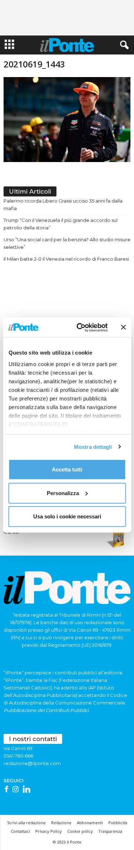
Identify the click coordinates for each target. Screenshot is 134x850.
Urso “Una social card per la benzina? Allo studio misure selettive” (67, 243)
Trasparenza (110, 831)
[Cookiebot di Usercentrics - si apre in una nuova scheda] (80, 327)
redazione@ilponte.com (32, 763)
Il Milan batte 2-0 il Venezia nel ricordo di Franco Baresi (66, 259)
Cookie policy (80, 831)
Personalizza (63, 493)
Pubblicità (117, 822)
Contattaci (20, 831)
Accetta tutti (67, 469)
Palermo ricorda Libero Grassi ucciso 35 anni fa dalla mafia (63, 204)
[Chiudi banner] (123, 327)
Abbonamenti (90, 822)
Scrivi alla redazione (26, 822)
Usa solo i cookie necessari (67, 516)
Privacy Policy (48, 831)
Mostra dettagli (93, 446)
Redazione (61, 822)
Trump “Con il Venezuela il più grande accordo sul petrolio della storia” (61, 224)
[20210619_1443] (67, 119)
